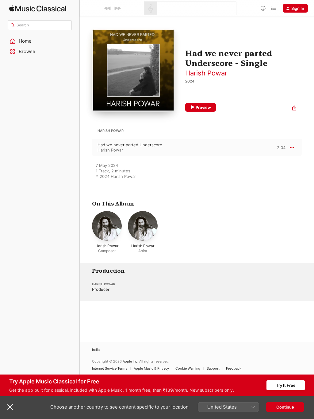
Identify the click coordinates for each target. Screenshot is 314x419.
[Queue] (273, 8)
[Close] (10, 407)
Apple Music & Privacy (151, 368)
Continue (285, 407)
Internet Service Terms (109, 368)
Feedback (233, 368)
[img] (37, 8)
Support (213, 368)
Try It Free (286, 385)
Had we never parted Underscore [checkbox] (130, 144)
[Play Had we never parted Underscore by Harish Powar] (85, 147)
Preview (203, 107)
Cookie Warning (187, 368)
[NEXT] (117, 8)
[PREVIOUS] (108, 8)
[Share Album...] (294, 109)
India (96, 350)
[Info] (263, 8)
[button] (40, 41)
